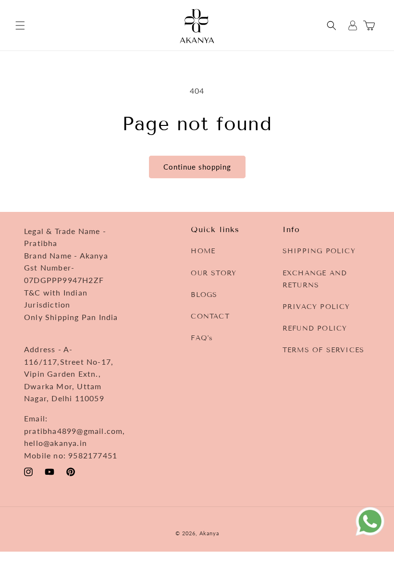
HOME (203, 251)
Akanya (209, 533)
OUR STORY (213, 273)
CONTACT (210, 316)
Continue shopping (197, 166)
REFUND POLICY (315, 328)
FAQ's (202, 338)
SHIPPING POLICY (319, 251)
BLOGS (204, 295)
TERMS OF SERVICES (323, 350)
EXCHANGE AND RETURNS (315, 279)
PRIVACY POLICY (316, 307)
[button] (20, 25)
